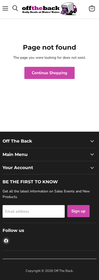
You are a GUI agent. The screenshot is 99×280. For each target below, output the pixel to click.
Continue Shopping (49, 73)
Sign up (78, 211)
